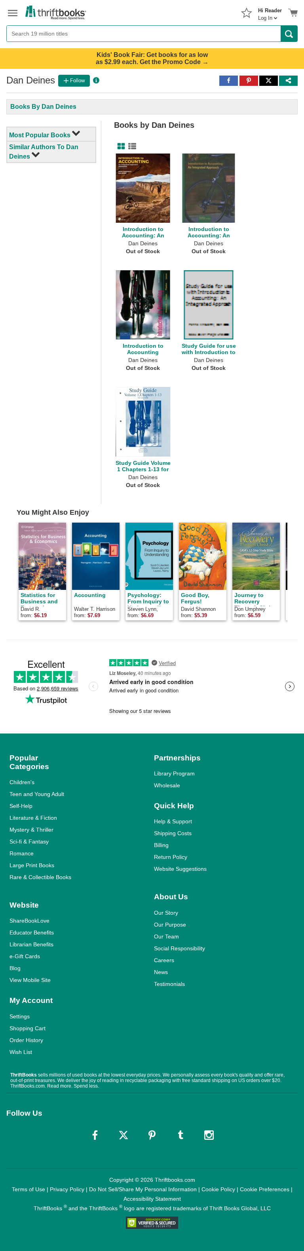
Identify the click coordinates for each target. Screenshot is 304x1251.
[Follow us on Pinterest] (152, 1135)
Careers (164, 960)
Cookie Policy (218, 1189)
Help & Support (173, 821)
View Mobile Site (30, 980)
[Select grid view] (119, 146)
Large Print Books (32, 865)
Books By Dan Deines (43, 106)
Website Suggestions (180, 869)
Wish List (21, 1052)
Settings (20, 1016)
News (161, 972)
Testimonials (169, 984)
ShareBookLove (29, 920)
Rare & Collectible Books (40, 877)
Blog (15, 968)
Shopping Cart (28, 1028)
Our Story (166, 913)
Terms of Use (28, 1189)
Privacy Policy (67, 1189)
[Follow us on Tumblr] (180, 1135)
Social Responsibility (179, 948)
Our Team (166, 936)
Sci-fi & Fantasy (29, 841)
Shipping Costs (173, 833)
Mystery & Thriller (31, 829)
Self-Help (21, 806)
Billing (161, 845)
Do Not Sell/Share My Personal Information (143, 1189)
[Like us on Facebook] (95, 1135)
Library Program (174, 773)
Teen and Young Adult (37, 794)
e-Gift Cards (25, 956)
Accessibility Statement (152, 1199)
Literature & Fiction (33, 818)
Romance (22, 853)
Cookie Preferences (264, 1189)
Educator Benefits (32, 932)
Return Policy (170, 857)
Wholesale (167, 785)
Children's (22, 782)
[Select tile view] (130, 146)
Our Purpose (170, 924)
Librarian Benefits (31, 944)
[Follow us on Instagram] (209, 1135)
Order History (26, 1040)
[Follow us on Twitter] (123, 1135)
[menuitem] (270, 12)
